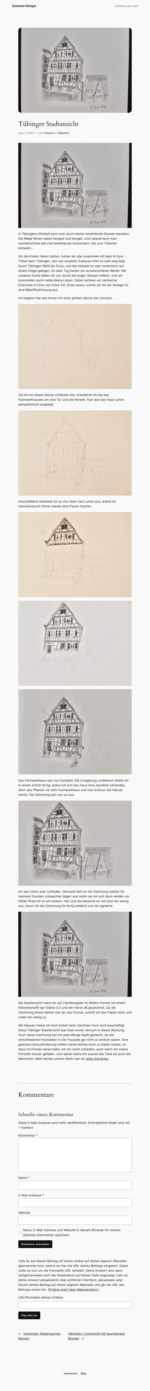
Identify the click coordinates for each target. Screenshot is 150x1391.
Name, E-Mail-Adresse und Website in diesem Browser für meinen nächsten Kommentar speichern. (72, 1232)
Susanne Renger (24, 6)
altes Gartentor (97, 1059)
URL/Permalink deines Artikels (40, 1297)
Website (24, 1213)
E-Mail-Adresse (31, 1195)
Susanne (49, 132)
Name (24, 1178)
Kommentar (28, 1135)
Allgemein (63, 132)
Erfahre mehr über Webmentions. (73, 1289)
